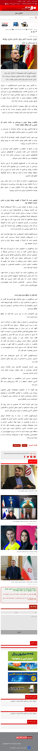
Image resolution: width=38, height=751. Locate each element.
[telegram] (5, 4)
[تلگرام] (31, 457)
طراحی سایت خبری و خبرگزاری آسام (18, 747)
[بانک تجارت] (19, 656)
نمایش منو (19, 13)
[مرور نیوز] (19, 8)
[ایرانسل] (19, 688)
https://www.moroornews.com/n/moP (16, 454)
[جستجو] (36, 17)
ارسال (19, 632)
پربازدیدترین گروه (31, 709)
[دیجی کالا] (19, 24)
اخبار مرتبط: (32, 461)
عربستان (24, 445)
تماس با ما (34, 1)
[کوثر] (19, 677)
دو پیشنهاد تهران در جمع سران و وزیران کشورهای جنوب (25, 521)
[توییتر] (28, 457)
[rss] (8, 4)
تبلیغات (19, 1)
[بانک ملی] (19, 667)
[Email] (33, 31)
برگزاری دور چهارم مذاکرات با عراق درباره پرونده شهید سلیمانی (24, 582)
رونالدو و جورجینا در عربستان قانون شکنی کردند (27, 551)
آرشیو (24, 1)
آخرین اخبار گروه (31, 697)
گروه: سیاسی (8, 29)
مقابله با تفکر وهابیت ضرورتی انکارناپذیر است (27, 491)
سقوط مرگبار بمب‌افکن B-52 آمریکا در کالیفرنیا (23, 701)
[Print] (31, 31)
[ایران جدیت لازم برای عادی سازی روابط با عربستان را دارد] (19, 57)
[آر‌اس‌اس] (35, 457)
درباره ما (28, 1)
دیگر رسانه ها (32, 721)
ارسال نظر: (33, 606)
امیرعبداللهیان (17, 445)
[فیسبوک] (25, 457)
